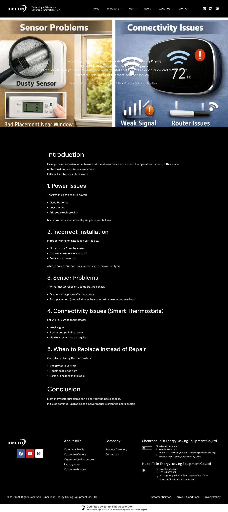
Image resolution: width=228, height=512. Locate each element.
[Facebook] (21, 453)
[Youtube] (30, 453)
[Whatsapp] (204, 8)
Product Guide (133, 83)
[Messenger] (217, 8)
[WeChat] (211, 8)
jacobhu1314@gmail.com (84, 83)
